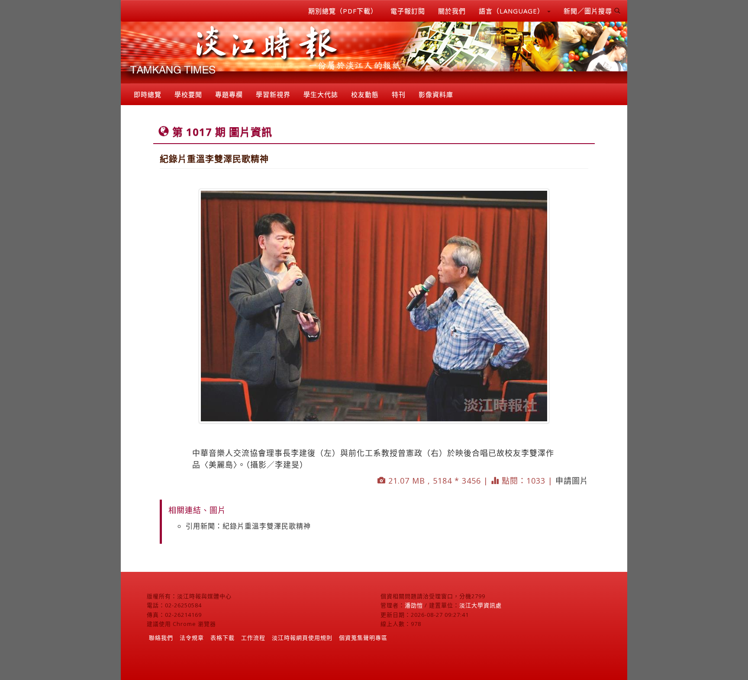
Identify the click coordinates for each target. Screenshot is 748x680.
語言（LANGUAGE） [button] (512, 10)
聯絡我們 (161, 638)
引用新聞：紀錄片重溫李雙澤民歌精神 (248, 526)
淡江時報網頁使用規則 (302, 638)
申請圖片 (571, 480)
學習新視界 (273, 94)
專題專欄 (229, 94)
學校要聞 (188, 94)
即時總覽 (147, 94)
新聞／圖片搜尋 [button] (589, 10)
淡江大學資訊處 (480, 605)
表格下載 (222, 638)
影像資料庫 (436, 94)
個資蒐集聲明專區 (363, 638)
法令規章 (192, 638)
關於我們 (452, 10)
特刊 (399, 94)
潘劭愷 (414, 605)
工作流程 (253, 638)
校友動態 (365, 94)
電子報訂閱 (407, 10)
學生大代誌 (320, 94)
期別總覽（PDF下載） (342, 10)
